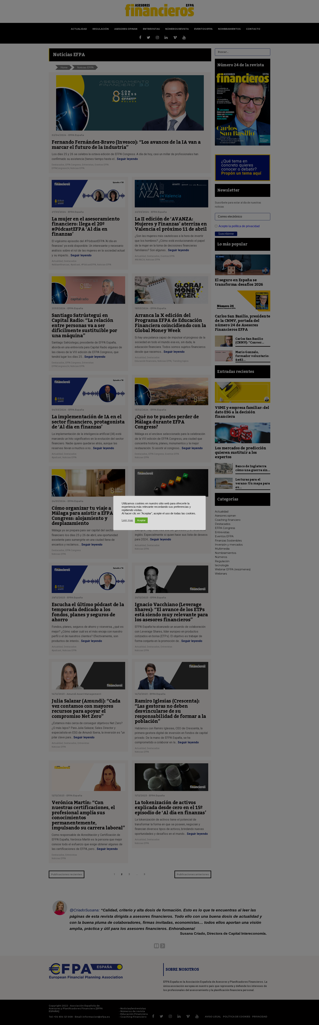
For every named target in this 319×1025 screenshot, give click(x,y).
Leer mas (127, 520)
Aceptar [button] (141, 520)
